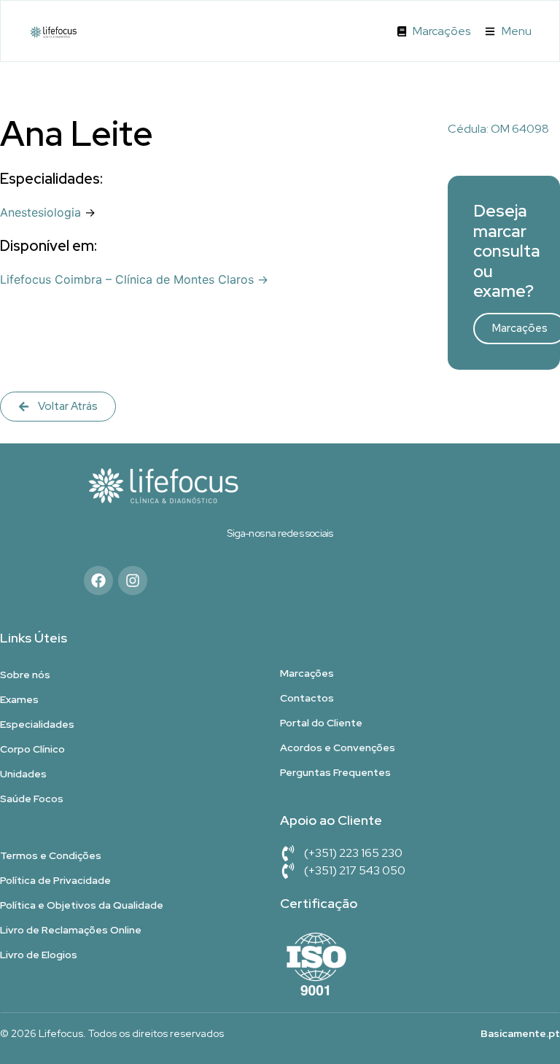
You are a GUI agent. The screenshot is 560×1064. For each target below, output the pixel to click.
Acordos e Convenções (337, 747)
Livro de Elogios (38, 954)
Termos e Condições (50, 855)
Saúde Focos (31, 798)
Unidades (23, 773)
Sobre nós (25, 674)
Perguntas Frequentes (335, 772)
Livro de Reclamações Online (70, 929)
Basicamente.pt (520, 1033)
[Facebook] (98, 580)
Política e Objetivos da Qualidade (81, 905)
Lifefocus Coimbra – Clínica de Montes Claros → (134, 279)
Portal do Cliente (321, 722)
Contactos (307, 697)
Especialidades (37, 724)
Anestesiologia (40, 212)
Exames (19, 699)
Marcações (307, 673)
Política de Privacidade (55, 880)
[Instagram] (132, 580)
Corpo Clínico (32, 749)
